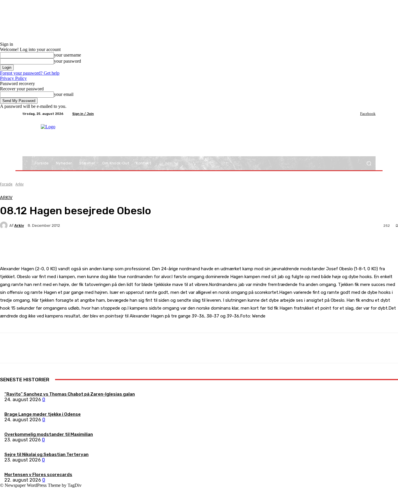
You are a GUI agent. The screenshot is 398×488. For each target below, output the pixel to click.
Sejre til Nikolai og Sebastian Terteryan (46, 454)
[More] (137, 246)
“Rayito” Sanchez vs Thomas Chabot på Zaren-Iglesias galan (69, 394)
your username (67, 54)
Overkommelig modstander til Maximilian (48, 434)
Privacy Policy (13, 78)
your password (67, 61)
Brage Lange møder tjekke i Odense (42, 414)
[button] (369, 163)
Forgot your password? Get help (29, 73)
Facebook (368, 113)
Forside (6, 184)
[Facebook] (356, 113)
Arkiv (19, 184)
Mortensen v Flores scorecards (38, 474)
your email (63, 94)
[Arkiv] (4, 225)
